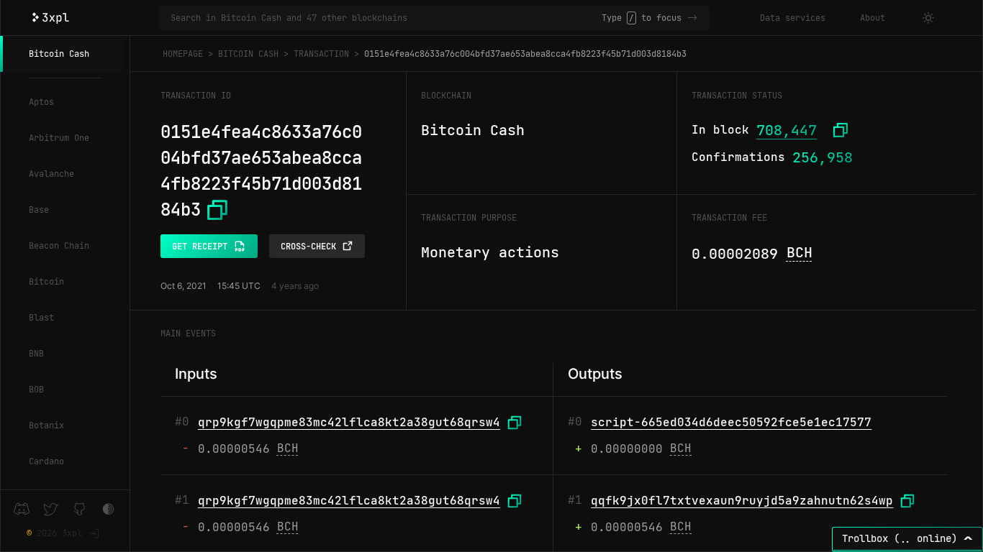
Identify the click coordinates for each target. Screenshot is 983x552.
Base (39, 210)
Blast (41, 317)
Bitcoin (46, 282)
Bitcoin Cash (59, 54)
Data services (792, 18)
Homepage (183, 54)
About (872, 18)
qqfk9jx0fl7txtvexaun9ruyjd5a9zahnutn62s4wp (742, 500)
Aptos (41, 102)
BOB (36, 389)
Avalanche (51, 174)
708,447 (786, 130)
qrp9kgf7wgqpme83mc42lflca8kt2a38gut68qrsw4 (349, 422)
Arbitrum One (59, 138)
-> (692, 18)
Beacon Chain (59, 246)
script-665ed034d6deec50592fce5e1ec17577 (731, 422)
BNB (36, 353)
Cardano (46, 461)
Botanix (46, 425)
